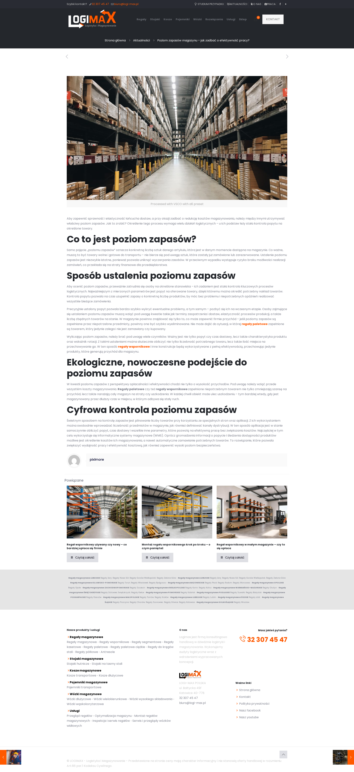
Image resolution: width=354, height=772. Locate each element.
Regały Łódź (254, 597)
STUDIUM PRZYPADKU (210, 4)
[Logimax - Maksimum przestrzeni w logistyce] (92, 19)
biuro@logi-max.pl (126, 4)
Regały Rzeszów (93, 597)
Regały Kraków (162, 597)
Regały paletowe (96, 647)
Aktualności (141, 40)
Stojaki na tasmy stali (107, 664)
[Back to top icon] (283, 754)
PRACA (271, 4)
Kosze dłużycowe (111, 675)
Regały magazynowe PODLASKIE (213, 592)
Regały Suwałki (237, 592)
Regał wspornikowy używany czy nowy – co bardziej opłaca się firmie (97, 546)
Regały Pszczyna (121, 602)
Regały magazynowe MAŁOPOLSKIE (121, 597)
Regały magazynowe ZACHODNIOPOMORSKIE (106, 587)
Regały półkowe (86, 652)
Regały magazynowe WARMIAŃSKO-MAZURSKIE (237, 587)
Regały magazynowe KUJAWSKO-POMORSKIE (93, 582)
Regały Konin (191, 587)
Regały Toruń (124, 582)
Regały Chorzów (137, 602)
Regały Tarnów (147, 597)
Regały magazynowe (82, 642)
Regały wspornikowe (114, 642)
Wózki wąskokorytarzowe (85, 704)
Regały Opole (74, 587)
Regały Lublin (209, 597)
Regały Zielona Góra (166, 578)
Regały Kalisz (205, 587)
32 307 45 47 (100, 4)
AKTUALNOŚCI (238, 4)
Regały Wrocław (241, 602)
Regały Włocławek (139, 582)
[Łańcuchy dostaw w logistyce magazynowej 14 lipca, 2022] (343, 757)
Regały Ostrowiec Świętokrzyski (115, 592)
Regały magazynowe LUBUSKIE (84, 578)
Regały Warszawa (241, 582)
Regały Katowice (187, 602)
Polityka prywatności (254, 704)
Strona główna (115, 40)
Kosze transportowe (81, 675)
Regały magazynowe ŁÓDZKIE (233, 597)
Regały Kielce (137, 592)
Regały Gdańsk (188, 592)
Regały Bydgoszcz (157, 582)
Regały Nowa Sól (121, 578)
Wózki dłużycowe (79, 699)
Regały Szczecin (137, 587)
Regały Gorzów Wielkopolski (143, 578)
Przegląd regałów (79, 716)
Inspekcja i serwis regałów (111, 721)
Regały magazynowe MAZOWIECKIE (186, 582)
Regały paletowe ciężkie (127, 647)
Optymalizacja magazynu (113, 716)
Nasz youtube (249, 717)
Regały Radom (225, 582)
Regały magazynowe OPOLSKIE (268, 582)
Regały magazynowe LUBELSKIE (186, 597)
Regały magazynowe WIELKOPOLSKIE (166, 587)
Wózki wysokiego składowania (150, 699)
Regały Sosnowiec (154, 602)
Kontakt (245, 697)
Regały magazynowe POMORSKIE (163, 592)
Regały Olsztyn (270, 587)
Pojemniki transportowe (84, 687)
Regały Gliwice (171, 602)
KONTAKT (273, 19)
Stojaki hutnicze (78, 664)
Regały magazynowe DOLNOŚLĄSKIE (215, 602)
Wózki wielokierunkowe (110, 699)
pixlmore (97, 459)
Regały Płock (211, 582)
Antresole (108, 652)
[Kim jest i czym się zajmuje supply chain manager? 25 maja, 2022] (10, 757)
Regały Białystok (253, 592)
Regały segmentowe (146, 642)
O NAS (257, 4)
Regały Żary (106, 578)
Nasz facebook (250, 710)
